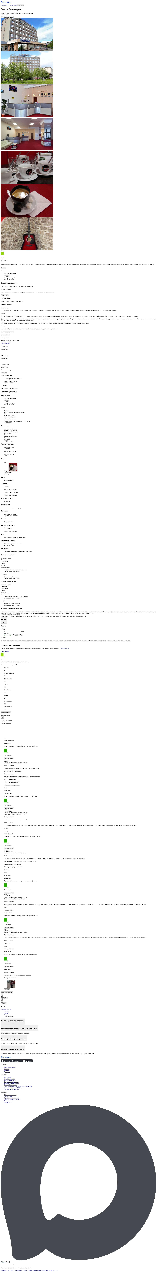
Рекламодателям (8, 1101)
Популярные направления (11, 1082)
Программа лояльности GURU (12, 1088)
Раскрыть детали (9, 758)
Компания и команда (10, 1067)
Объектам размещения (10, 1095)
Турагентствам (8, 1096)
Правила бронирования (10, 1085)
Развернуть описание (8, 332)
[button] (78, 34)
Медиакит (3, 1009)
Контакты (6, 1069)
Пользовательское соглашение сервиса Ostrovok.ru (18, 1086)
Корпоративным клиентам (11, 1098)
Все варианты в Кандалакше (9, 5)
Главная (6, 1012)
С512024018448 (5, 343)
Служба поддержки (9, 1079)
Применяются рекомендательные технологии (44, 1270)
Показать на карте (28, 13)
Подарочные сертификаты (11, 1089)
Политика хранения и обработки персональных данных (16, 1270)
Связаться (9, 1009)
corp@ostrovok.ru (64, 648)
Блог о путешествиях (10, 1080)
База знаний (7, 1077)
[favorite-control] (2, 17)
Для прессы (7, 1072)
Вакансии (6, 1070)
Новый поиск (20, 5)
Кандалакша (7, 1014)
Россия (6, 1013)
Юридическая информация (11, 1083)
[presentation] (78, 722)
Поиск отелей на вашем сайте (12, 1099)
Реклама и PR (8, 1102)
